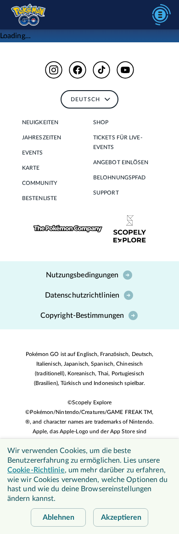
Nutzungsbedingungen (82, 275)
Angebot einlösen (121, 162)
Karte (31, 168)
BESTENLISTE (39, 198)
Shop (100, 122)
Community (39, 183)
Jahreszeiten (41, 137)
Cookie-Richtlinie (36, 470)
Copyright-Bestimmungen (82, 315)
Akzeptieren (121, 517)
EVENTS (32, 152)
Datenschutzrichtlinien (82, 295)
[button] (54, 70)
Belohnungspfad (119, 177)
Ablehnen (58, 517)
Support (106, 192)
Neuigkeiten (40, 122)
